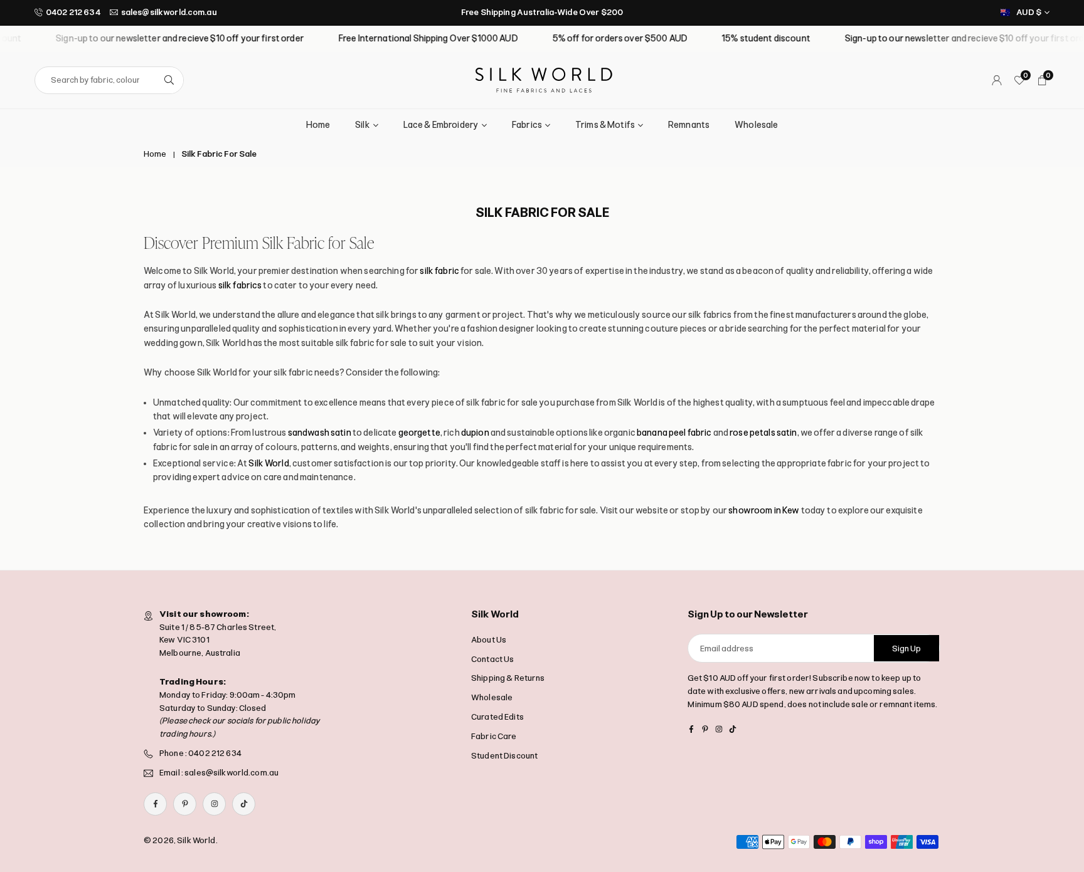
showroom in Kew (763, 510)
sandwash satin (319, 433)
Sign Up (906, 648)
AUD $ (1028, 12)
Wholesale (756, 125)
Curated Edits (497, 717)
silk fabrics (240, 285)
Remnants (688, 125)
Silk (362, 125)
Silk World (268, 463)
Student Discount (504, 755)
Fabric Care (494, 736)
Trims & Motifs (605, 125)
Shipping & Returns (508, 678)
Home (318, 125)
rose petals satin (763, 433)
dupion (475, 433)
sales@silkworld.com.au (169, 12)
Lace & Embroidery (441, 125)
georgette (419, 433)
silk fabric (439, 271)
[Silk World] (544, 79)
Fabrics (527, 125)
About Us (488, 639)
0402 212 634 (73, 12)
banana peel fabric (674, 433)
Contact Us (492, 659)
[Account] (997, 80)
